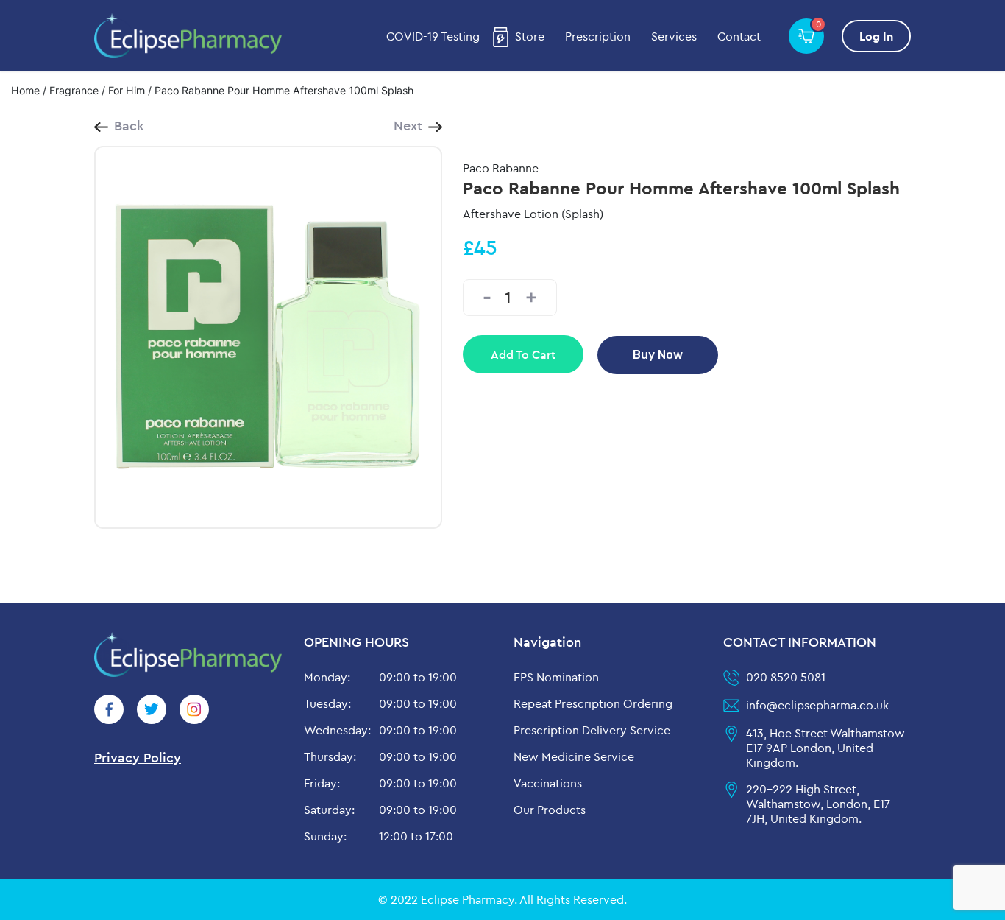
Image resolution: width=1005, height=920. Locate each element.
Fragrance (74, 90)
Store (529, 36)
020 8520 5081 (785, 677)
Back (129, 125)
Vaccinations (548, 783)
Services (674, 36)
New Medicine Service (574, 756)
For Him (126, 90)
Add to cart (523, 354)
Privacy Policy (137, 757)
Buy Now (658, 355)
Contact (739, 36)
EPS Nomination (556, 677)
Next (408, 125)
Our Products (550, 809)
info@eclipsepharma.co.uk (817, 705)
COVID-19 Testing (433, 36)
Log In (876, 36)
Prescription (598, 36)
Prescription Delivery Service (592, 730)
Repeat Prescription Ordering (593, 703)
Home (25, 90)
